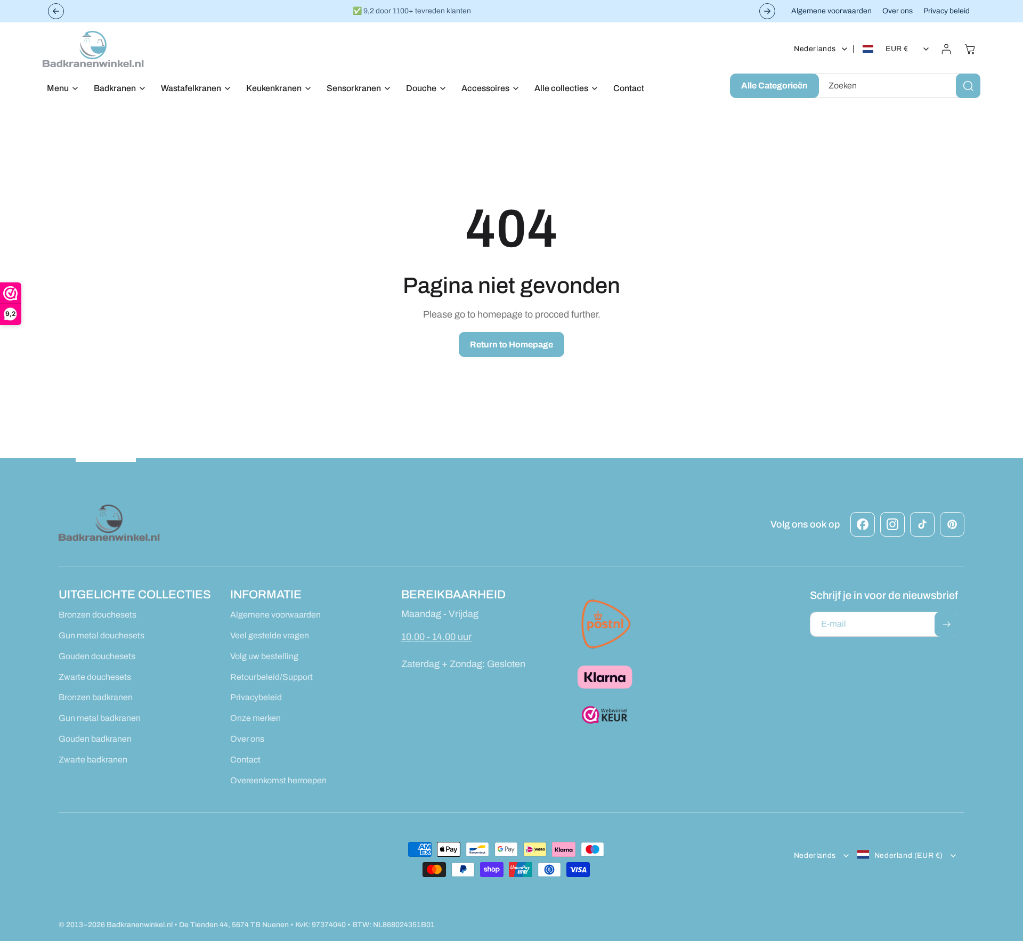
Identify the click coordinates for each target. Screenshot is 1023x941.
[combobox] (897, 86)
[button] (59, 89)
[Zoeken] (968, 86)
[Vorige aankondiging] (56, 11)
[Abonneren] (946, 624)
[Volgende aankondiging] (767, 11)
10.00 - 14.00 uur (436, 636)
